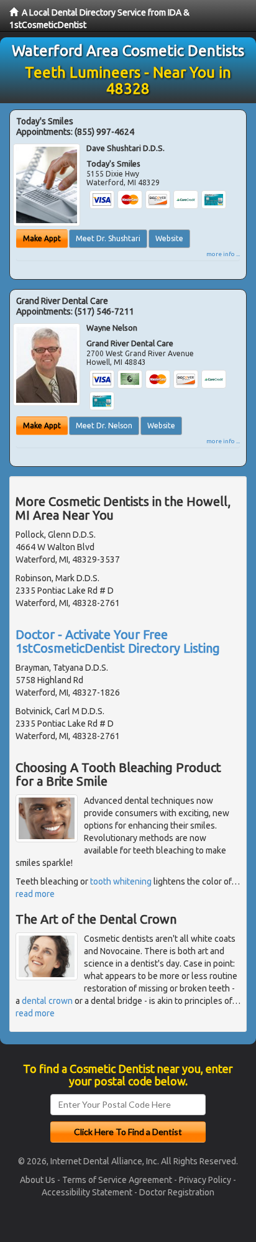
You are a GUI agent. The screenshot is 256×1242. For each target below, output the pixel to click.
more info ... (223, 254)
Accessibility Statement (87, 1192)
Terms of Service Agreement (117, 1180)
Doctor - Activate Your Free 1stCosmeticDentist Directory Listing (118, 641)
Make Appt (42, 238)
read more (35, 894)
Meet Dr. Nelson (104, 425)
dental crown (47, 1001)
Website (169, 238)
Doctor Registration (176, 1192)
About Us (37, 1180)
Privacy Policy (205, 1180)
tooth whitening (121, 881)
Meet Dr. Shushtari (108, 238)
